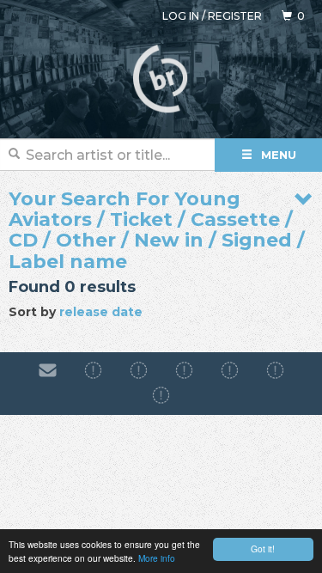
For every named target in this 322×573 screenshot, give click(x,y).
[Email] (47, 371)
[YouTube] (161, 395)
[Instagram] (138, 371)
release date (101, 312)
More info (156, 558)
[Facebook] (93, 371)
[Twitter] (229, 371)
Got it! (263, 548)
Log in (180, 15)
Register (235, 15)
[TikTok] (184, 371)
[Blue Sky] (275, 371)
